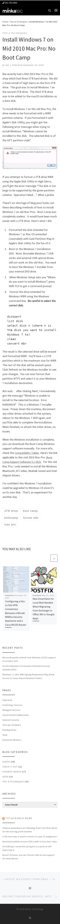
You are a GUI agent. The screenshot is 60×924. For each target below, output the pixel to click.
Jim (7, 65)
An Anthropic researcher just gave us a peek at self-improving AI (27, 848)
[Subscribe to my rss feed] (30, 918)
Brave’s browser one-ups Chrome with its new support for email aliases (28, 857)
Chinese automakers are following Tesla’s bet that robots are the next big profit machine (29, 830)
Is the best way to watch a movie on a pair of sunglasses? (29, 836)
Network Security (10, 719)
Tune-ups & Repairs (11, 724)
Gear (5, 776)
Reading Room (9, 729)
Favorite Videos (11, 771)
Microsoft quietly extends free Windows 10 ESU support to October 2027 (29, 659)
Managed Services (11, 710)
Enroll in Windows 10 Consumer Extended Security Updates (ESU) (26, 668)
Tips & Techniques (18, 21)
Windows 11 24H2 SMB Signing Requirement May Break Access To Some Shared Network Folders (28, 676)
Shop (4, 734)
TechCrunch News (18, 818)
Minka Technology (34, 909)
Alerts (6, 761)
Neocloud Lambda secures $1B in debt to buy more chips (29, 841)
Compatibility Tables (27, 453)
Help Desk (7, 700)
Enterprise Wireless (11, 739)
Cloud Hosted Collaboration (15, 715)
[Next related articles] (54, 558)
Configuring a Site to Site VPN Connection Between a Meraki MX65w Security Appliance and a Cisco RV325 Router (15, 613)
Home (5, 21)
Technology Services (12, 705)
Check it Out (9, 766)
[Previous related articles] (46, 558)
